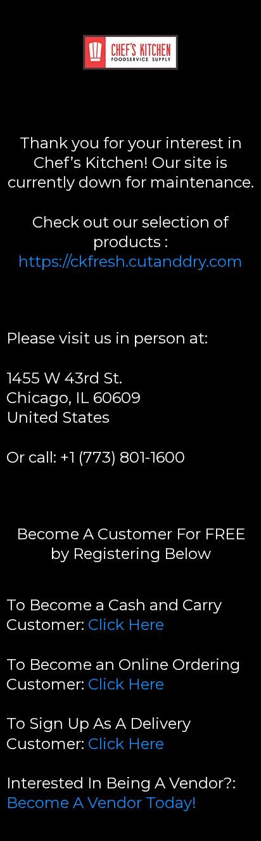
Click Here (126, 624)
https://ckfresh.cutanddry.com (130, 261)
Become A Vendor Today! (101, 802)
